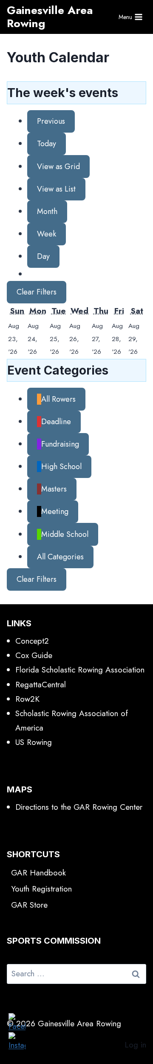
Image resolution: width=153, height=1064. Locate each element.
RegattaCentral (40, 684)
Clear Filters (37, 291)
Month (47, 211)
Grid (58, 166)
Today (46, 143)
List (56, 188)
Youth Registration (41, 889)
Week (46, 233)
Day (43, 256)
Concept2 (32, 641)
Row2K (27, 699)
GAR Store (29, 905)
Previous (51, 121)
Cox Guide (33, 655)
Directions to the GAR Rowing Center (78, 807)
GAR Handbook (38, 872)
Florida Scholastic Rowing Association (79, 669)
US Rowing (33, 742)
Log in (135, 1044)
